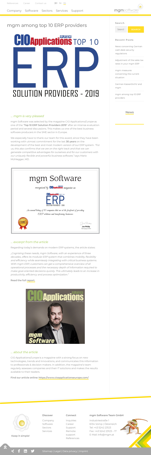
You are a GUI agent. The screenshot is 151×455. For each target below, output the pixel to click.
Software (31, 10)
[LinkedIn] (25, 451)
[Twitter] (32, 451)
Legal (57, 451)
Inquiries (71, 420)
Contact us (40, 3)
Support (77, 10)
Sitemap (47, 451)
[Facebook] (19, 451)
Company (14, 10)
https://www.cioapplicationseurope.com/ (64, 377)
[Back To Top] (5, 447)
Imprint (83, 451)
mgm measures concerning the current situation (127, 74)
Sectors (47, 10)
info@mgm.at (106, 434)
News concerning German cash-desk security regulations (128, 50)
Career (26, 3)
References (12, 3)
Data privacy (70, 451)
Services (62, 10)
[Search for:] (121, 29)
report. (31, 280)
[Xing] (12, 451)
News (129, 112)
